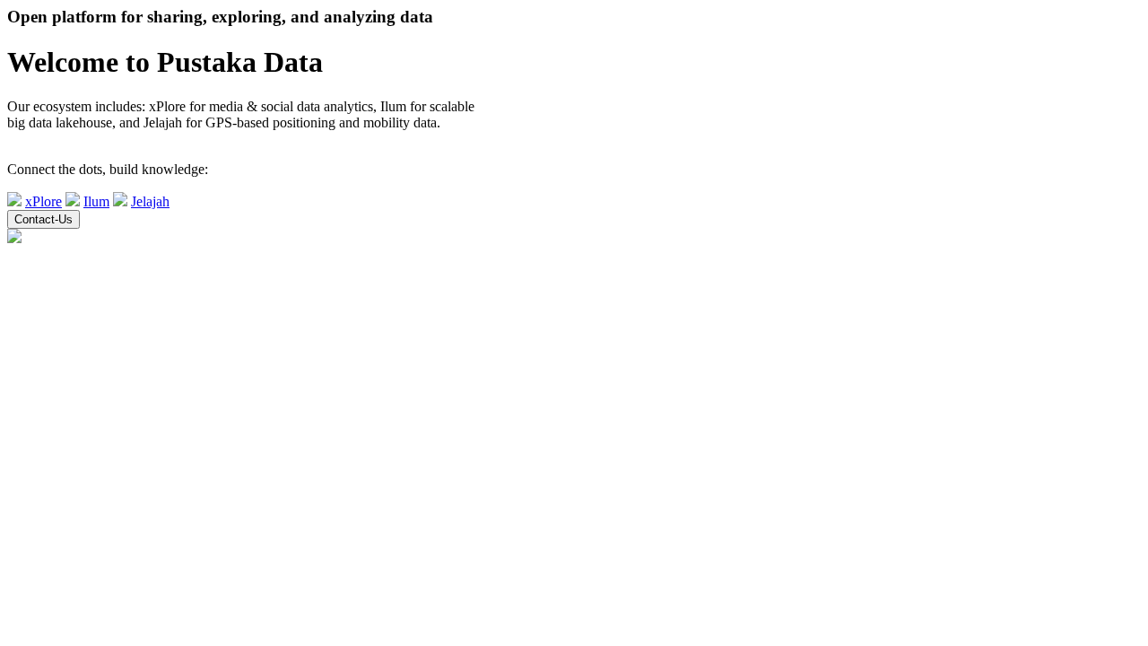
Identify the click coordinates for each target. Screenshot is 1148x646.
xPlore (43, 201)
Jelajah (150, 201)
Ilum (96, 201)
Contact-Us (43, 219)
